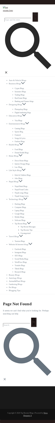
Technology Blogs (16, 199)
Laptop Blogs (19, 211)
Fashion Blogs (20, 141)
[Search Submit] (35, 17)
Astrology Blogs (15, 278)
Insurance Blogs (20, 92)
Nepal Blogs (14, 181)
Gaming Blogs (20, 128)
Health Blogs (14, 145)
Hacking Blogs (20, 204)
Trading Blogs (20, 95)
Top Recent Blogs (21, 224)
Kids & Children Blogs (23, 175)
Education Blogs (15, 116)
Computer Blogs (20, 207)
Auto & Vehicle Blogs (17, 80)
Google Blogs (19, 214)
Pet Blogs (12, 287)
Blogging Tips (14, 290)
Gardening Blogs (15, 284)
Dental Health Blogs (22, 153)
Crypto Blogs (19, 88)
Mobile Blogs (19, 217)
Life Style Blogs (15, 170)
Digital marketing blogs (23, 113)
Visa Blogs (18, 121)
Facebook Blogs (20, 249)
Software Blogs (20, 220)
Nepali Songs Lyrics (22, 196)
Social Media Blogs (21, 259)
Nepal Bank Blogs (21, 186)
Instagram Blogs (20, 252)
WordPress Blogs (21, 262)
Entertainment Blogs (17, 124)
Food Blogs (19, 149)
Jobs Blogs (18, 178)
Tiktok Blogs (19, 269)
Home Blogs (14, 156)
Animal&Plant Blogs (17, 281)
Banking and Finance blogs (24, 101)
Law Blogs (18, 167)
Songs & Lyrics (20, 138)
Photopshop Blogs (21, 109)
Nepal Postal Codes (21, 190)
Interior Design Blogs (22, 164)
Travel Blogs (14, 236)
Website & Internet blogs (18, 244)
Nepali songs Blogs (21, 193)
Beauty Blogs (14, 275)
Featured (18, 135)
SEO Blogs (19, 256)
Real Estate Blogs (21, 98)
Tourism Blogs (20, 241)
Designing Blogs (15, 104)
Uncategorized (26, 233)
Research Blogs (20, 272)
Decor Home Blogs (21, 161)
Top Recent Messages (28, 227)
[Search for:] (21, 20)
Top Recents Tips (27, 230)
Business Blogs (15, 83)
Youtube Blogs (20, 265)
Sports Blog (19, 132)
